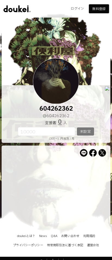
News (43, 236)
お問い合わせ (70, 236)
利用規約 (89, 236)
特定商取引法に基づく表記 (65, 245)
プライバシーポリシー (28, 245)
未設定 (85, 131)
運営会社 (93, 245)
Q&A (54, 236)
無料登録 (98, 8)
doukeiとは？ (26, 236)
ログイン (77, 8)
